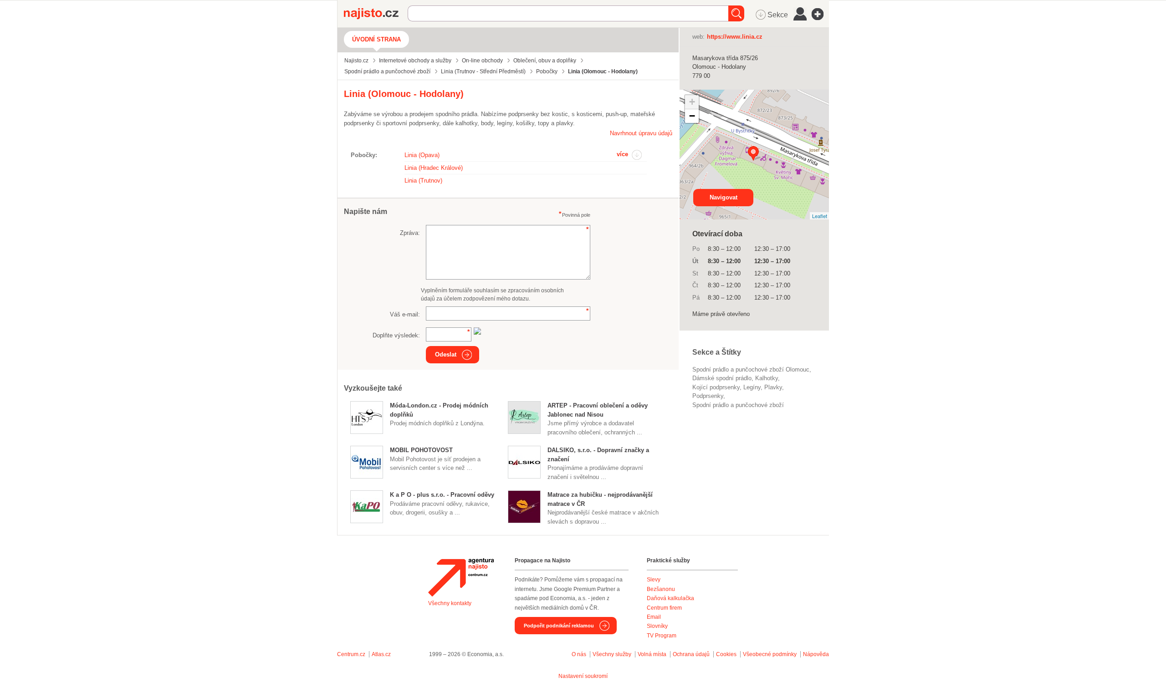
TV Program (661, 635)
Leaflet (819, 215)
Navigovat (723, 197)
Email (654, 617)
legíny (752, 387)
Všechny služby (613, 654)
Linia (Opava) (422, 155)
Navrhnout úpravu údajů (641, 133)
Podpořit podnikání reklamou (559, 625)
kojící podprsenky (716, 387)
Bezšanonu (661, 589)
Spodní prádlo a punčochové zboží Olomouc (750, 369)
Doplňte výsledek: (396, 335)
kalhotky (766, 378)
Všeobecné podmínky (770, 654)
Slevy (653, 579)
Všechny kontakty (449, 603)
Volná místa (652, 654)
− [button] (692, 116)
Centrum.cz (351, 654)
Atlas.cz (381, 654)
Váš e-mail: (405, 314)
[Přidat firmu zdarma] (820, 14)
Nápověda (816, 654)
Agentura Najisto (461, 577)
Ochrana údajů (691, 654)
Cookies (726, 654)
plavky (773, 387)
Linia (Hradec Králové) (433, 167)
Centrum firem (664, 608)
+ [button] (692, 101)
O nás (579, 654)
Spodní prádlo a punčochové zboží (738, 405)
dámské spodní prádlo (722, 378)
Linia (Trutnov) (423, 180)
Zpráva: (410, 232)
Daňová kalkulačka (670, 598)
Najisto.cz (376, 13)
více (622, 154)
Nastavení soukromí (583, 676)
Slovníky (657, 626)
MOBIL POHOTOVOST (421, 450)
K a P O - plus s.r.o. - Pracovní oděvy (442, 494)
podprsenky (707, 395)
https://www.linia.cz (734, 36)
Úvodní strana (376, 39)
